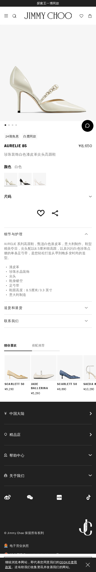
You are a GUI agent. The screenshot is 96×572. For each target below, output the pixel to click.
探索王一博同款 (48, 3)
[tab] (48, 234)
